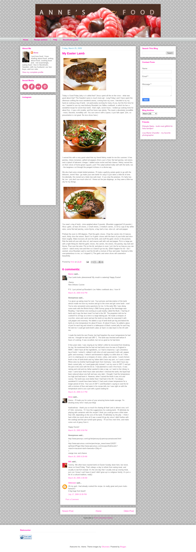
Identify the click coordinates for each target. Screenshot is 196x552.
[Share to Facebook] (99, 262)
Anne (70, 397)
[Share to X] (97, 262)
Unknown (72, 483)
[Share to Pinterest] (102, 262)
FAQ (55, 40)
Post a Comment (72, 499)
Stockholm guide (70, 40)
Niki (69, 462)
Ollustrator (105, 547)
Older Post (129, 511)
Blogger (123, 547)
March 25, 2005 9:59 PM (77, 430)
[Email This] (92, 262)
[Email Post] (87, 262)
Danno (71, 274)
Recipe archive (40, 40)
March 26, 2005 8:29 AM (77, 457)
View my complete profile (32, 72)
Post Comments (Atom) (103, 518)
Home (25, 40)
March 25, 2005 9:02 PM (77, 293)
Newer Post (67, 511)
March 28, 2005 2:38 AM (77, 478)
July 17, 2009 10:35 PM (77, 494)
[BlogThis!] (94, 262)
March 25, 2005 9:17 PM (77, 392)
